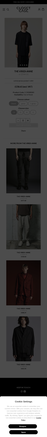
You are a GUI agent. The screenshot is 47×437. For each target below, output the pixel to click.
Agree (23, 432)
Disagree (22, 426)
